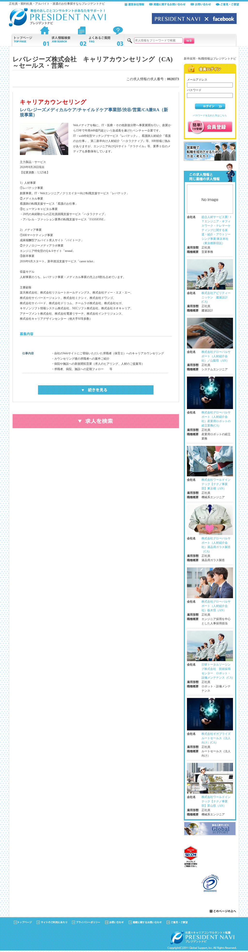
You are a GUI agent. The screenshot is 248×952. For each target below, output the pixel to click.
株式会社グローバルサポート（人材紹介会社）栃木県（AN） (216, 606)
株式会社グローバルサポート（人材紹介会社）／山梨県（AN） (216, 356)
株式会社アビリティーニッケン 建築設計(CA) (216, 297)
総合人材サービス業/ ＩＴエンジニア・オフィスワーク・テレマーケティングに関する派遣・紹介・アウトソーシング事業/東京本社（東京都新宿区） (217, 230)
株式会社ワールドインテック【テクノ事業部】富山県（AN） (216, 801)
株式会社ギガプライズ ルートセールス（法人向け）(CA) (216, 738)
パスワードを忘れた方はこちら (210, 115)
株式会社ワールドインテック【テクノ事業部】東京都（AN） (216, 484)
